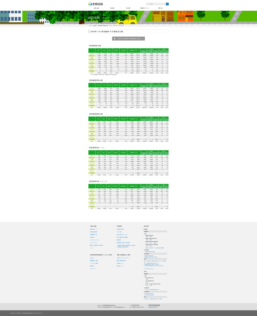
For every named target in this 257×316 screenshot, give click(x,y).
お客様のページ (120, 263)
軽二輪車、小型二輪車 (153, 298)
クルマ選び (119, 232)
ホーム (90, 25)
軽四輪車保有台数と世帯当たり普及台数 (151, 264)
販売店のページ (120, 266)
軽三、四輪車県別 (151, 263)
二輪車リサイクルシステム (123, 258)
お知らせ (92, 258)
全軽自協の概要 (93, 232)
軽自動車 (112, 8)
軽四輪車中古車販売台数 (103, 25)
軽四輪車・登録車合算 (153, 247)
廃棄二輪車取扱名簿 (121, 260)
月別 (147, 242)
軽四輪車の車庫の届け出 (122, 246)
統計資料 (128, 8)
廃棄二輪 (160, 8)
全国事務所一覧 (93, 234)
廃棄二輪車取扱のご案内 (123, 255)
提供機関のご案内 (94, 260)
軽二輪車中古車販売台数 (148, 293)
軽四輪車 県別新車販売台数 (150, 251)
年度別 (155, 242)
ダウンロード (93, 268)
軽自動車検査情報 (101, 255)
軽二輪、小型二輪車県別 (152, 289)
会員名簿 (92, 237)
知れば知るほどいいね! (122, 234)
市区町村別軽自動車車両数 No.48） (154, 265)
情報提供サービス (144, 8)
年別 (150, 242)
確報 (150, 236)
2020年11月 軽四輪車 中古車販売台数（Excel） (129, 38)
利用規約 (92, 266)
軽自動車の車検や (126, 245)
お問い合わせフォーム (154, 305)
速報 (147, 236)
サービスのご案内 (94, 263)
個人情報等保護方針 (153, 307)
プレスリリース (93, 242)
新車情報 (119, 240)
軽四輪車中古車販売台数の (150, 257)
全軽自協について (94, 229)
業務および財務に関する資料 (96, 245)
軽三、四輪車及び (155, 261)
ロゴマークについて (94, 240)
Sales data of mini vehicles (148, 268)
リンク (91, 248)
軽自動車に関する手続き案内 (123, 242)
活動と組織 (96, 8)
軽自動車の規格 (120, 229)
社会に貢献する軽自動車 (122, 237)
